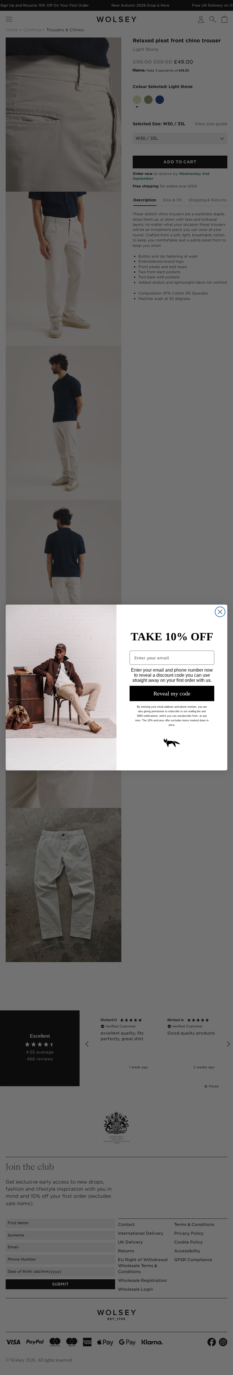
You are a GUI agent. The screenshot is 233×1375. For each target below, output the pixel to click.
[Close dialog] (220, 612)
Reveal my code (171, 693)
